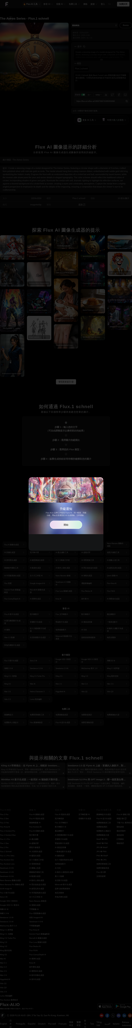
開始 (66, 525)
